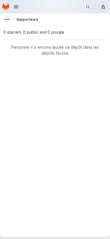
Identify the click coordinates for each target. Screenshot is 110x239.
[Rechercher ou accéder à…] (88, 6)
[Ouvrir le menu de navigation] (16, 6)
